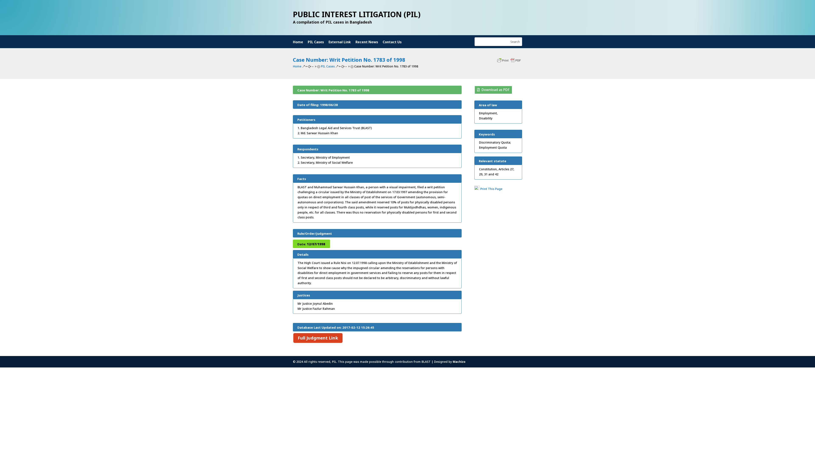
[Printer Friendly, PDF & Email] (509, 62)
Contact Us (392, 42)
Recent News (367, 42)
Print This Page (491, 189)
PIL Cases (316, 42)
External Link (340, 42)
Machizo (459, 362)
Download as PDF (496, 89)
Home (298, 42)
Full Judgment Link (318, 338)
